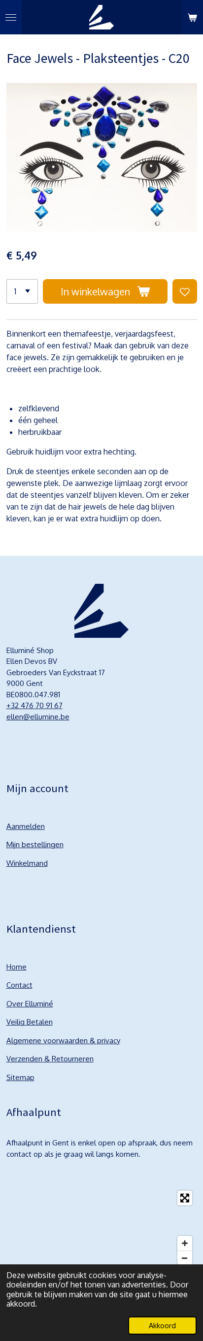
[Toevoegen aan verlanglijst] (184, 291)
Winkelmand (27, 863)
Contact (19, 985)
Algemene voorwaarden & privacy (63, 1040)
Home (16, 966)
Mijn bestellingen (35, 844)
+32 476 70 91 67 (34, 705)
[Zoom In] (184, 1243)
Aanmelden (25, 826)
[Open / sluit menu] (11, 17)
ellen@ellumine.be (37, 716)
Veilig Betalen (29, 1022)
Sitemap (20, 1077)
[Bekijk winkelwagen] (192, 17)
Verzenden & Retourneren (50, 1058)
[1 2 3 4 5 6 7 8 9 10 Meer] (22, 291)
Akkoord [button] (162, 1325)
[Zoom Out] (184, 1258)
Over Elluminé (29, 1003)
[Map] (101, 1228)
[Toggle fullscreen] (184, 1198)
